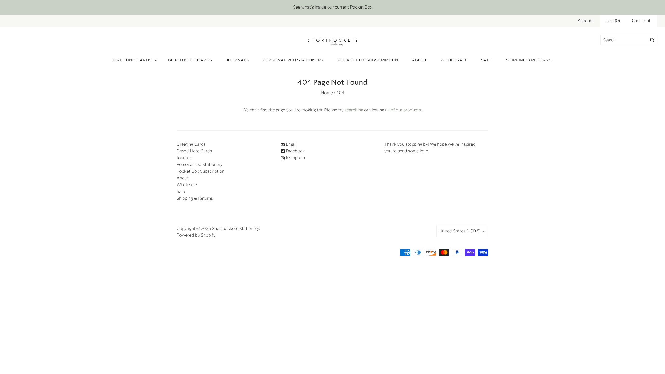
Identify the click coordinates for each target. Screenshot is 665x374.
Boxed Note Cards (190, 60)
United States (459, 231)
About (419, 60)
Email (290, 144)
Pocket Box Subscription (368, 60)
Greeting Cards (132, 60)
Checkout (641, 20)
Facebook (295, 151)
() (613, 20)
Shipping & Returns (529, 60)
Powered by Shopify (196, 235)
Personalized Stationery (293, 60)
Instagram (295, 157)
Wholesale (454, 60)
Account (586, 20)
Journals (237, 60)
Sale (486, 60)
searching (353, 110)
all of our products (403, 110)
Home (327, 92)
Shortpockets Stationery (235, 228)
